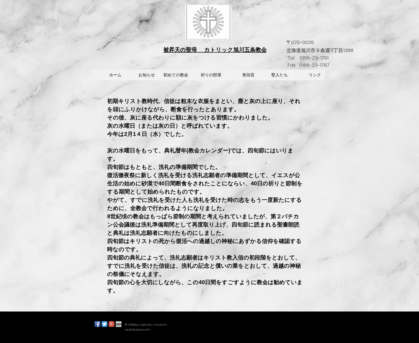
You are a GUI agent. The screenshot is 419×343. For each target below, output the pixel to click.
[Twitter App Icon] (104, 324)
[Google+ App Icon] (111, 324)
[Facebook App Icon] (97, 324)
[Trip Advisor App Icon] (118, 324)
